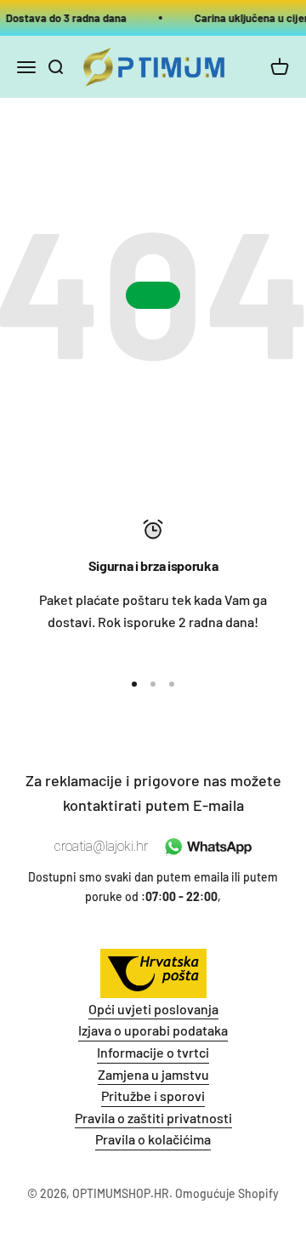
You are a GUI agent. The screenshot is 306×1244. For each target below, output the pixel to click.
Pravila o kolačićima (153, 1139)
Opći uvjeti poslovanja (153, 1009)
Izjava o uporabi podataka (153, 1030)
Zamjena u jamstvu (153, 1074)
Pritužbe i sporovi (153, 1095)
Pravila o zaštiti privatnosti (153, 1118)
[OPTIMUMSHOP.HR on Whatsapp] (206, 846)
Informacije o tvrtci (153, 1052)
